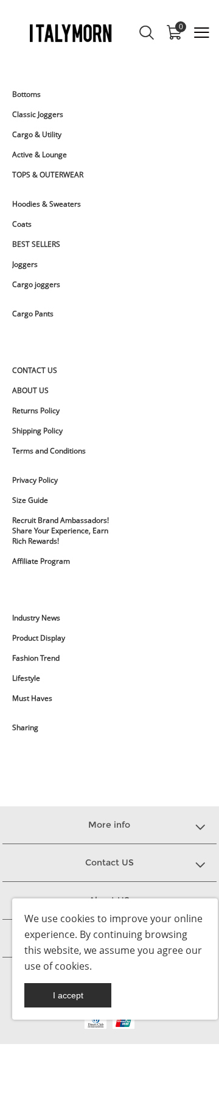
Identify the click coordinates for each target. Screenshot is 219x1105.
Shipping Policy (37, 430)
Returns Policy (36, 410)
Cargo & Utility (36, 134)
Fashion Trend (36, 658)
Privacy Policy (35, 480)
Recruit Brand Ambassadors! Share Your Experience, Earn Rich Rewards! (60, 530)
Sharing (25, 727)
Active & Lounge (39, 154)
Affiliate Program (41, 561)
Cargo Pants (33, 313)
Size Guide (30, 500)
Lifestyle (26, 678)
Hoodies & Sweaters (46, 204)
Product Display (38, 638)
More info (109, 824)
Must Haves (32, 698)
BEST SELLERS (36, 244)
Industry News (36, 618)
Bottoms (26, 94)
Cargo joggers (36, 284)
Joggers (25, 264)
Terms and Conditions (49, 451)
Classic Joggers (37, 114)
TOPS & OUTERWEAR (47, 174)
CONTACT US (34, 370)
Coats (22, 224)
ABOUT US (30, 390)
